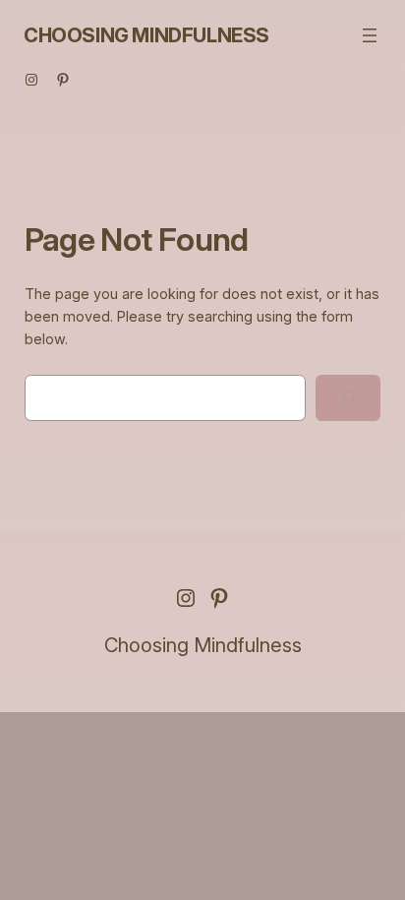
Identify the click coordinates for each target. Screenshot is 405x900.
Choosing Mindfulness (146, 35)
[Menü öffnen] (369, 35)
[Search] (348, 398)
